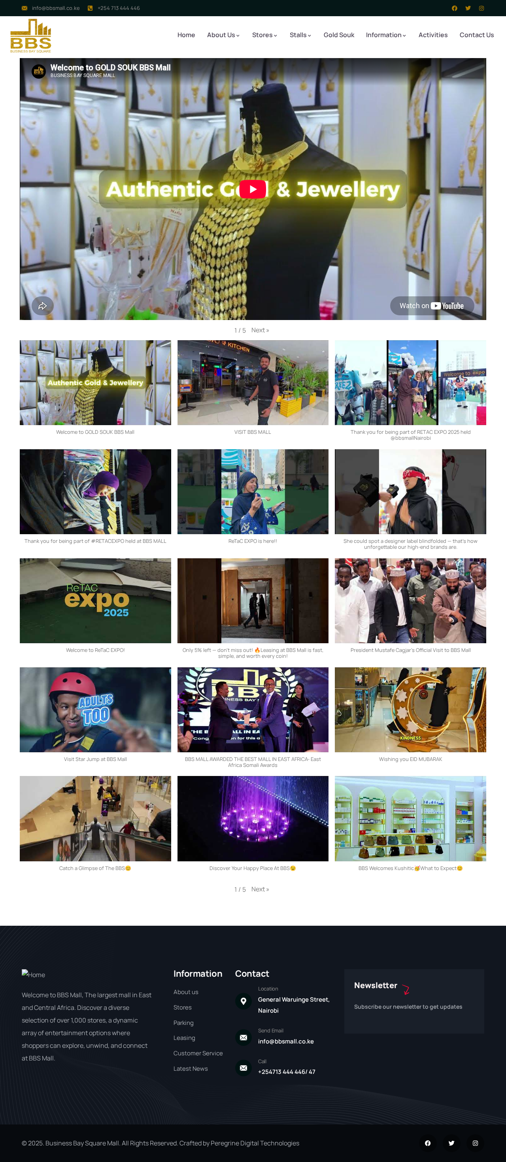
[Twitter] (468, 8)
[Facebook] (454, 8)
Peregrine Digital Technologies (255, 1143)
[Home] (30, 35)
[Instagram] (481, 8)
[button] (260, 330)
